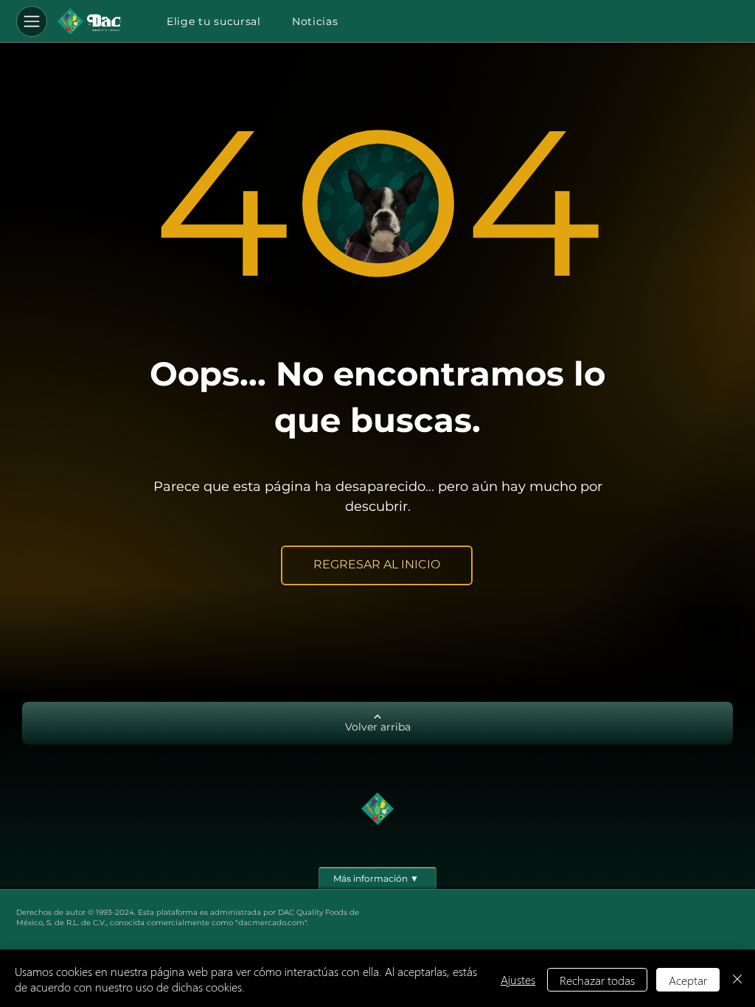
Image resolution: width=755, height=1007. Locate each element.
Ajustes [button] (518, 979)
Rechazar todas (597, 980)
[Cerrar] (737, 979)
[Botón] (89, 21)
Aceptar (688, 980)
